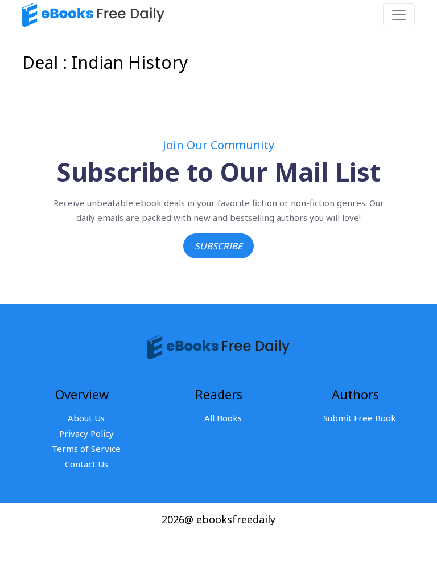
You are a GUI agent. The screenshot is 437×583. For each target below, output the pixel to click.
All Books (223, 418)
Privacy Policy (86, 433)
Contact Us (86, 464)
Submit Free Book (359, 418)
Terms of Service (86, 448)
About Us (86, 418)
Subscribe (218, 246)
